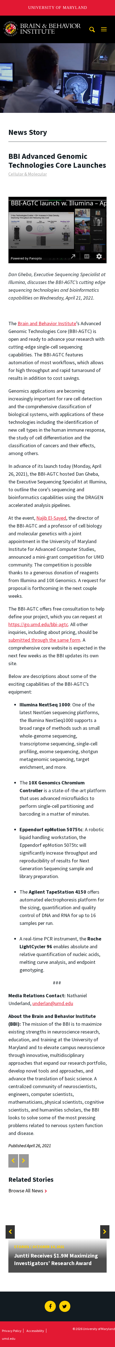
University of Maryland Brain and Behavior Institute (45, 21)
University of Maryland (57, 8)
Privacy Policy (11, 1331)
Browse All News (25, 1190)
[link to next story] (23, 1161)
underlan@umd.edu (52, 1003)
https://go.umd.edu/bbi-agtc (38, 624)
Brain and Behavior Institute (47, 323)
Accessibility (35, 1331)
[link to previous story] (13, 1161)
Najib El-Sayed (51, 518)
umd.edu (8, 1338)
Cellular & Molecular (27, 174)
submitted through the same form (44, 640)
